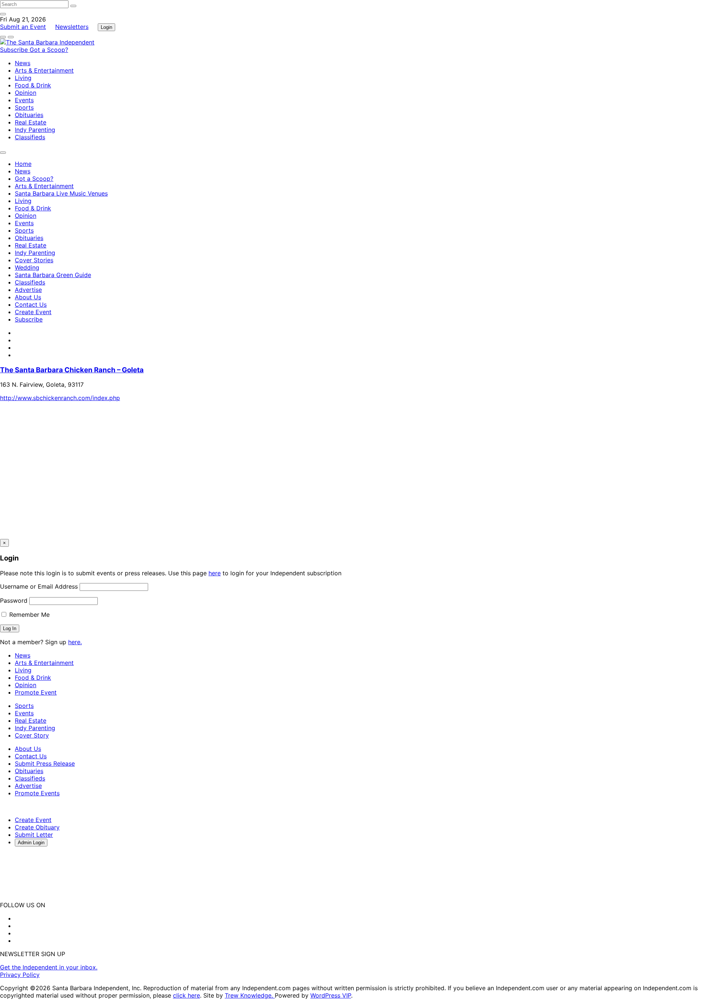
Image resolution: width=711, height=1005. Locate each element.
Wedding (27, 267)
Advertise (28, 289)
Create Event (33, 312)
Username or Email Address (39, 586)
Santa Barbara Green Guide (53, 275)
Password (13, 600)
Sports (24, 107)
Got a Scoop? (49, 49)
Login (106, 27)
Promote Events (37, 793)
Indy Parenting (35, 129)
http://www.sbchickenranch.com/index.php (60, 398)
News (22, 63)
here (214, 573)
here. (75, 642)
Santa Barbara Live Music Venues (61, 193)
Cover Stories (34, 260)
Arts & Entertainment (44, 70)
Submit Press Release (45, 763)
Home (23, 163)
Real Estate (30, 122)
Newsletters (72, 26)
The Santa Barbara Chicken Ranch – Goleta (72, 370)
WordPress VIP (330, 995)
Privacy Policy (20, 974)
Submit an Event (23, 26)
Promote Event (36, 692)
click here (186, 995)
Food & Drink (33, 85)
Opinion (25, 92)
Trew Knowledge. (250, 995)
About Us (28, 297)
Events (24, 100)
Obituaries (29, 115)
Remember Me (28, 614)
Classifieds (30, 137)
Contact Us (31, 304)
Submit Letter (34, 834)
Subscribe (15, 49)
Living (23, 77)
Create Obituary (37, 827)
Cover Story (32, 735)
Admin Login (31, 842)
